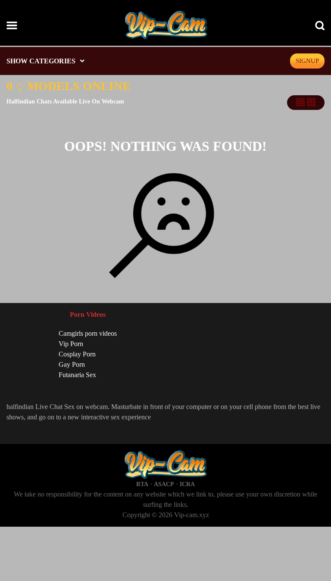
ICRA (187, 484)
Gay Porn (72, 364)
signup (307, 60)
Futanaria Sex (77, 374)
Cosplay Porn (77, 354)
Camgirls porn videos (88, 333)
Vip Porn (71, 343)
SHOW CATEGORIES (40, 61)
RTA (142, 484)
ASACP (164, 484)
